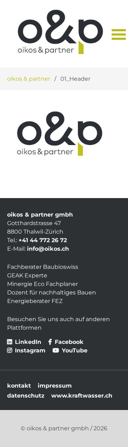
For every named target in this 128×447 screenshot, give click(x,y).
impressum (55, 385)
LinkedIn (27, 342)
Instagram (29, 350)
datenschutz (25, 395)
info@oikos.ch (48, 248)
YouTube (73, 350)
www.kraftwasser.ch (81, 395)
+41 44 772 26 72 (42, 240)
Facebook (68, 342)
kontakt (19, 385)
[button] (116, 34)
